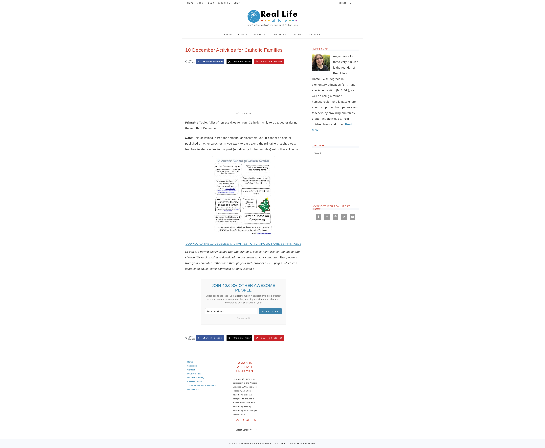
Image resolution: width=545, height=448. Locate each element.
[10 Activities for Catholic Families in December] (243, 197)
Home (190, 362)
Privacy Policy (194, 374)
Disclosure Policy (195, 378)
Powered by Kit (243, 318)
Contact (191, 370)
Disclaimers (193, 390)
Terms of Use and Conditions (201, 386)
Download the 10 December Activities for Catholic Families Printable (243, 243)
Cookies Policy (194, 382)
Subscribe (270, 311)
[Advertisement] (243, 90)
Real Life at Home (272, 18)
